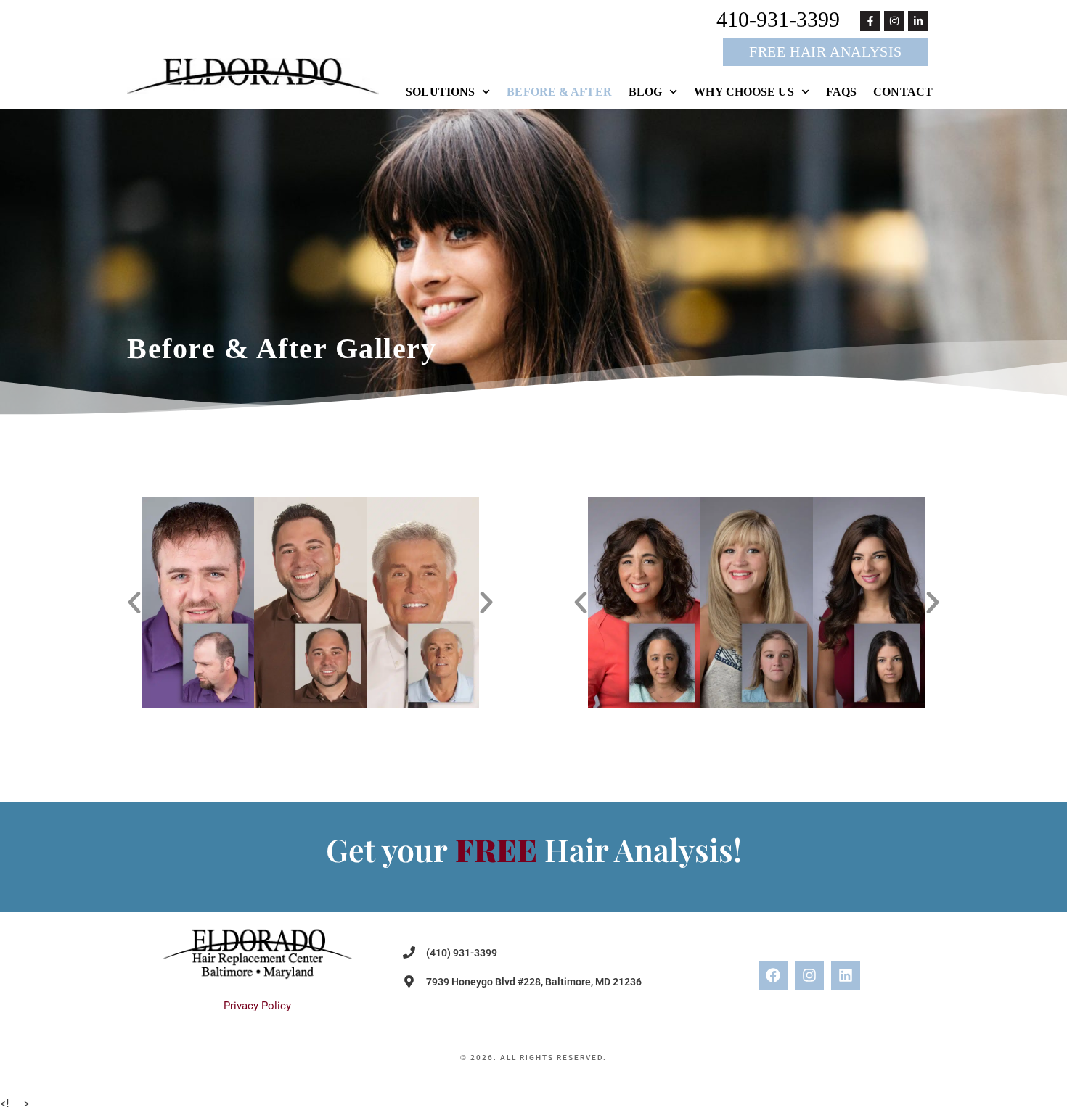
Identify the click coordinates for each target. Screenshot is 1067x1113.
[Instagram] (894, 21)
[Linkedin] (845, 975)
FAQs (841, 92)
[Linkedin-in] (918, 21)
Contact (903, 92)
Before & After (559, 92)
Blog (645, 92)
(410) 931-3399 (461, 953)
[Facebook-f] (870, 21)
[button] (134, 602)
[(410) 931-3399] (409, 952)
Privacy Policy (257, 1005)
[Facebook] (773, 975)
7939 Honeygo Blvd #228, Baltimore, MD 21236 (534, 982)
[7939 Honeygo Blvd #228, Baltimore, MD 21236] (409, 981)
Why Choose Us (743, 92)
